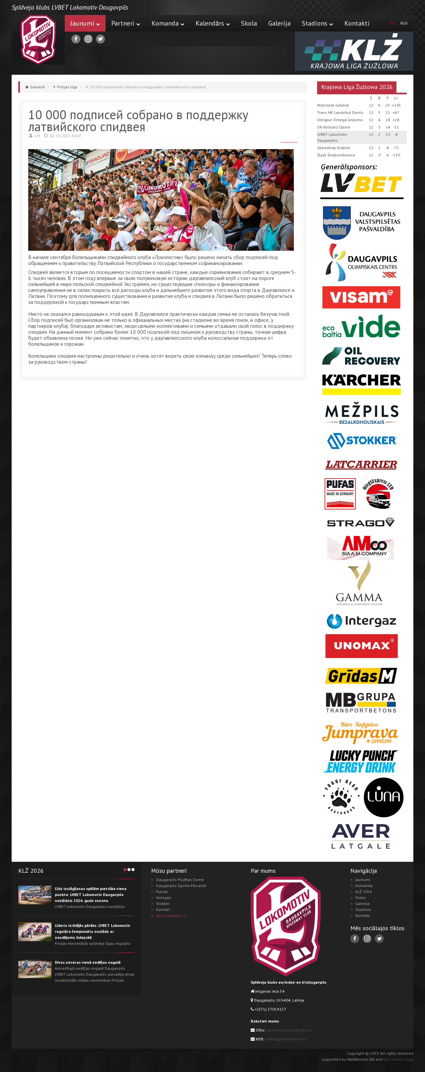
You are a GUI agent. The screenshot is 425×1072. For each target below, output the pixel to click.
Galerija (279, 23)
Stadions (314, 23)
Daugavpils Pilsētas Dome (180, 879)
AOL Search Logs (398, 1059)
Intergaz (163, 897)
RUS (404, 23)
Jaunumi (82, 23)
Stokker (163, 903)
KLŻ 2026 (363, 891)
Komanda (165, 23)
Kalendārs (210, 23)
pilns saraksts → (171, 915)
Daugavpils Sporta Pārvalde (181, 885)
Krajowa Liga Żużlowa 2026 (356, 87)
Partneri (122, 23)
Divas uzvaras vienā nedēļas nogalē (88, 962)
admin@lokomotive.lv (285, 1038)
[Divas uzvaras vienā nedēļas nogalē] (34, 968)
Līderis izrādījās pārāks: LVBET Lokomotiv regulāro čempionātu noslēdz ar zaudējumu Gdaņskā (92, 931)
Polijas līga (67, 86)
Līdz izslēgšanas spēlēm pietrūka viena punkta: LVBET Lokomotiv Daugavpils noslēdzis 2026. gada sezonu (91, 894)
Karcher (163, 909)
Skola (249, 23)
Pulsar (162, 891)
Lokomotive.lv (38, 40)
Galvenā (37, 86)
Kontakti (357, 23)
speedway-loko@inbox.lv (290, 1029)
